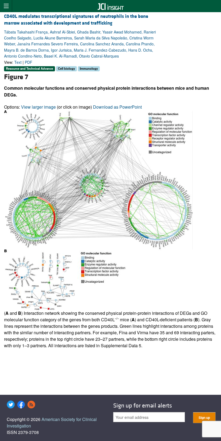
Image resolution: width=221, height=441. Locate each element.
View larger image (38, 107)
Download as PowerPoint (117, 107)
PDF (28, 62)
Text (18, 62)
